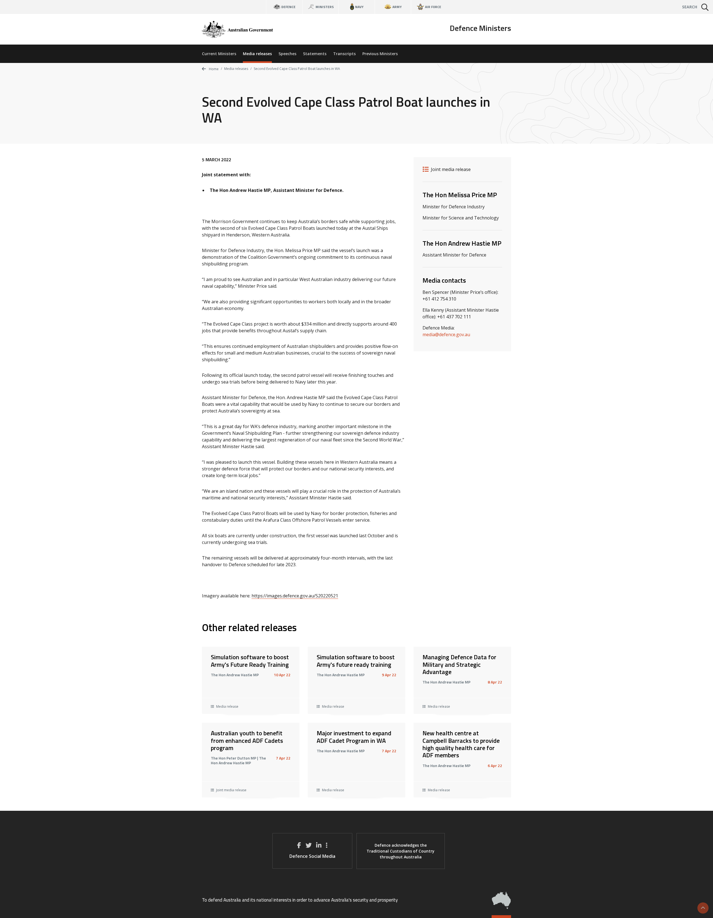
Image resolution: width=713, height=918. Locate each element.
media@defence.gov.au (446, 334)
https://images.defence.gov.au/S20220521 (294, 596)
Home (213, 69)
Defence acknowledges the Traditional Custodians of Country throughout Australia (400, 851)
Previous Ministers (380, 53)
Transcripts (344, 53)
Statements (314, 53)
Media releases (257, 53)
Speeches (287, 53)
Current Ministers (219, 53)
